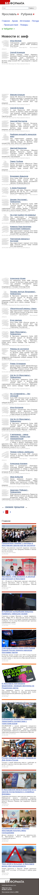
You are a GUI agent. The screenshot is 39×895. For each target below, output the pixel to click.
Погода (35, 21)
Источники (25, 21)
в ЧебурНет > (8, 29)
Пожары (24, 25)
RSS (17, 892)
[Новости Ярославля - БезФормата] (12, 2)
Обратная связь (7, 888)
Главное (6, 21)
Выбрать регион (7, 889)
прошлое (19, 507)
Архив (15, 21)
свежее (9, 507)
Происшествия (11, 25)
